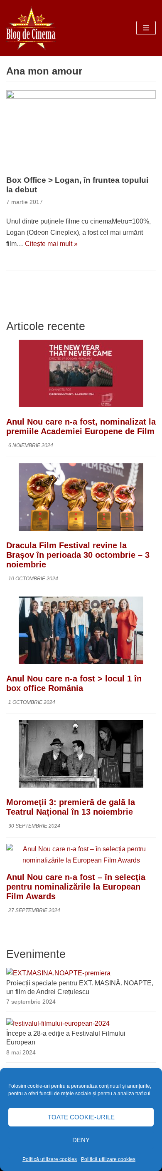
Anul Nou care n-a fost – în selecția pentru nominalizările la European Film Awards (75, 887)
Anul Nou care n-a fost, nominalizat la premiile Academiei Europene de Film (81, 426)
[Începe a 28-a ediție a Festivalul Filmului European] (58, 1023)
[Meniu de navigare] (146, 28)
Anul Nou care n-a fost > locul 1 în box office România (74, 683)
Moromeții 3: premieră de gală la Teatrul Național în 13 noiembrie (70, 807)
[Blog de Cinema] (31, 28)
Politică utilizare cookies (49, 1159)
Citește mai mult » (51, 243)
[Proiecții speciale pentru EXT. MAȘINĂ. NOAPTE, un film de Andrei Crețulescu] (58, 973)
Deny (81, 1140)
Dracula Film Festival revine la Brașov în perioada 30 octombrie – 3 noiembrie (78, 555)
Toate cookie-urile (81, 1117)
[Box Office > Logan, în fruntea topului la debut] (81, 130)
